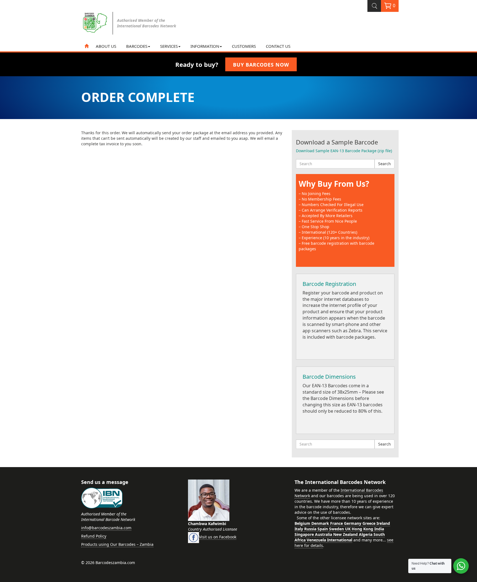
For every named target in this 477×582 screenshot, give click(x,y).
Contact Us (278, 46)
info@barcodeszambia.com (106, 527)
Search (384, 163)
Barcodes (136, 46)
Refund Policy (93, 536)
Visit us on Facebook (217, 536)
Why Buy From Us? (334, 183)
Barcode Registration (329, 284)
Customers (244, 46)
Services (169, 46)
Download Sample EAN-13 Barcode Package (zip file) (344, 150)
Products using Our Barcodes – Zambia (117, 544)
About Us (106, 46)
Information (204, 46)
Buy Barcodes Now (261, 64)
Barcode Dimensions (329, 376)
